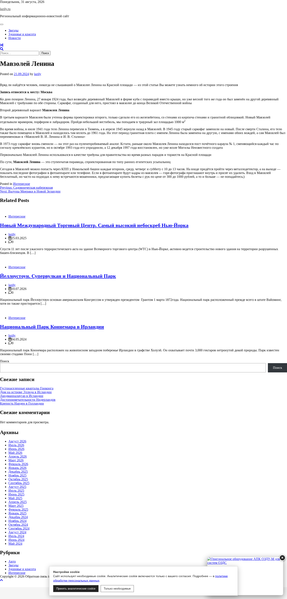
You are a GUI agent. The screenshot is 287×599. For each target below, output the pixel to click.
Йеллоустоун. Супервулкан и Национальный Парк (58, 276)
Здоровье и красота (22, 34)
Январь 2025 (17, 513)
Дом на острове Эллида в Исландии (26, 392)
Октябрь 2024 (18, 524)
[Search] (1, 49)
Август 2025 (17, 487)
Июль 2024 (16, 536)
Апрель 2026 (17, 456)
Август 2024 (17, 532)
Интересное (21, 184)
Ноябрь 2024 (17, 521)
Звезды (13, 30)
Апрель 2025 (17, 502)
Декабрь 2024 (18, 517)
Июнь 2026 (16, 449)
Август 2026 (17, 441)
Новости (14, 38)
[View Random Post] (1, 45)
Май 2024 (15, 543)
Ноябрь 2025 (17, 475)
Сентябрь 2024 (18, 528)
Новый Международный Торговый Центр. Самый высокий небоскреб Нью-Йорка (94, 225)
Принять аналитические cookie (75, 588)
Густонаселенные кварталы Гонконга (26, 388)
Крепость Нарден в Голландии (22, 403)
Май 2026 (15, 452)
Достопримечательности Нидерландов (27, 399)
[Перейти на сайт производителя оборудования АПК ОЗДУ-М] (245, 576)
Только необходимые (117, 588)
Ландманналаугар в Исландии (21, 396)
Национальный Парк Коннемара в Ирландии (52, 326)
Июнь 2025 (16, 494)
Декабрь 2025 (18, 471)
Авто (12, 561)
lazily (37, 74)
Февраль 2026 (18, 464)
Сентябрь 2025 (18, 483)
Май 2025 (15, 498)
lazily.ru (5, 9)
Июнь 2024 (16, 540)
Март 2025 (16, 505)
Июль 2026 (16, 445)
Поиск (4, 361)
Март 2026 (16, 460)
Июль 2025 (16, 490)
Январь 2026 (17, 468)
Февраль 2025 (18, 509)
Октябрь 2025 (18, 479)
